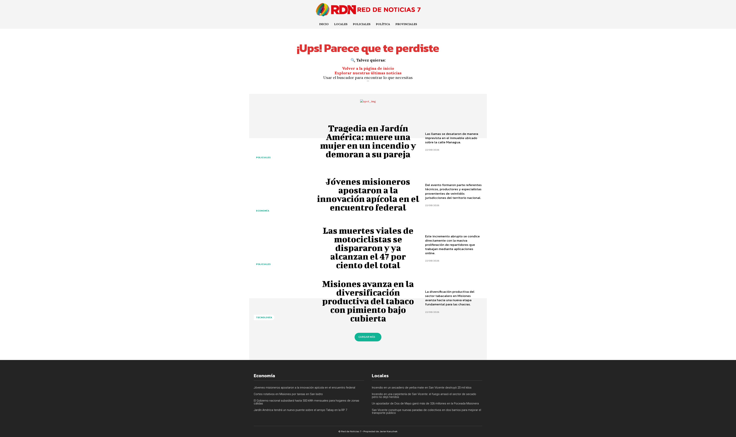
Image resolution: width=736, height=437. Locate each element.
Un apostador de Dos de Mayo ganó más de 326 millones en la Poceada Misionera (425, 403)
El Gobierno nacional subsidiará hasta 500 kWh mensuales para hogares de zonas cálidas (306, 402)
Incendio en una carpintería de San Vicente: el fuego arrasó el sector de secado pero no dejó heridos (424, 395)
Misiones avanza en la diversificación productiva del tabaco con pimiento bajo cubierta (368, 301)
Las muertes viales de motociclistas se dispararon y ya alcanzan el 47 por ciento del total (368, 247)
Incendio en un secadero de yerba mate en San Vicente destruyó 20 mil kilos (422, 387)
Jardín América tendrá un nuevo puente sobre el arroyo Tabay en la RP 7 (300, 410)
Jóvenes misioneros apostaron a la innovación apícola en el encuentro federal (368, 194)
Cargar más (366, 337)
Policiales (263, 157)
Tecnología (264, 317)
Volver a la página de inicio (368, 68)
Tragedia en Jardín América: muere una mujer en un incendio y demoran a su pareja (368, 141)
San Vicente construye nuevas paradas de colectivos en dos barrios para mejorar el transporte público (426, 411)
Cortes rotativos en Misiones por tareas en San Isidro (288, 394)
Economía (262, 210)
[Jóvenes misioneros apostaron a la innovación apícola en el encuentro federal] (282, 194)
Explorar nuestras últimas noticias (368, 73)
